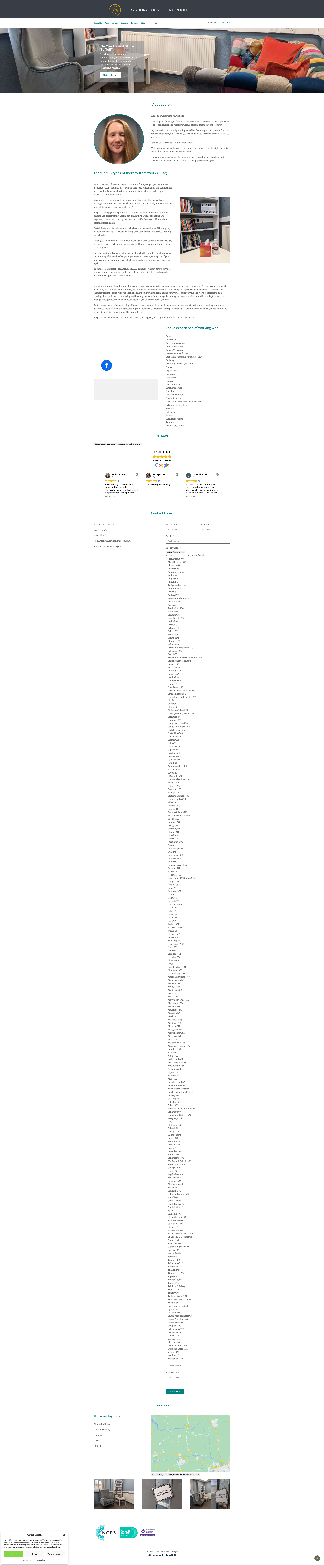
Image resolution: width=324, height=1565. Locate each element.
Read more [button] (110, 496)
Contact (115, 23)
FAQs (107, 23)
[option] (199, 558)
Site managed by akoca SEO (162, 1555)
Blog (143, 23)
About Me (98, 23)
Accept (14, 1554)
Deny (34, 1554)
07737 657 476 (223, 22)
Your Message (172, 1372)
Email (168, 536)
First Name (171, 524)
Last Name (204, 524)
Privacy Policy (39, 1560)
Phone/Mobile (172, 548)
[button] (64, 1534)
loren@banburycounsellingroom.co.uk (112, 541)
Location (124, 23)
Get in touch (110, 75)
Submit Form (174, 1391)
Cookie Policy (28, 1560)
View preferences (55, 1554)
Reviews (134, 23)
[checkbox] (317, 1558)
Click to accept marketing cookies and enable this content (118, 444)
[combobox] (175, 552)
